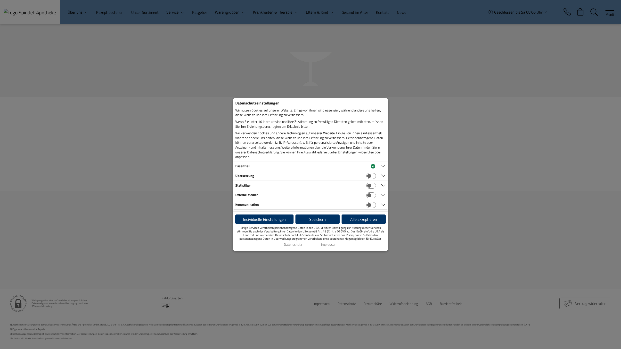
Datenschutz (293, 244)
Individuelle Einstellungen (264, 219)
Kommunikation (247, 204)
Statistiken (243, 185)
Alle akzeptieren (363, 219)
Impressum (329, 244)
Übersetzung (244, 175)
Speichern (317, 219)
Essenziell (242, 165)
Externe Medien (247, 194)
